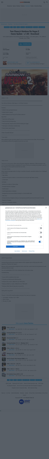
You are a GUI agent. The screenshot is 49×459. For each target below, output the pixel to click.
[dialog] (24, 230)
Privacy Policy (31, 251)
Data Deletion (17, 251)
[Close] (46, 208)
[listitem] (24, 225)
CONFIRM (15, 246)
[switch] (40, 228)
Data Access (24, 251)
